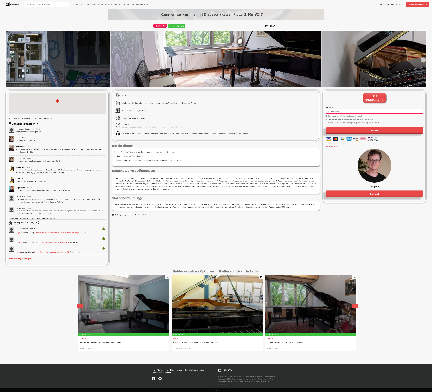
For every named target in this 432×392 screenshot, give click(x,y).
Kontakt (127, 4)
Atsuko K (19, 167)
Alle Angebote (91, 4)
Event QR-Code (111, 4)
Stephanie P (20, 187)
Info (153, 370)
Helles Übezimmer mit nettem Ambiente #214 (52, 252)
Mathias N (20, 147)
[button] (57, 101)
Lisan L (18, 252)
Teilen (271, 25)
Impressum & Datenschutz (162, 373)
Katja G (18, 232)
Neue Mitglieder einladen (141, 4)
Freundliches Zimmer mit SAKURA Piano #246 (52, 242)
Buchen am (330, 107)
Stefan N (19, 196)
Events (100, 4)
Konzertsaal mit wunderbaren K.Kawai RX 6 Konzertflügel (57, 232)
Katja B (18, 242)
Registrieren (389, 4)
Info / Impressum (78, 4)
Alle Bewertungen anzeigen (20, 259)
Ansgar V (19, 138)
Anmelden (399, 4)
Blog (120, 4)
